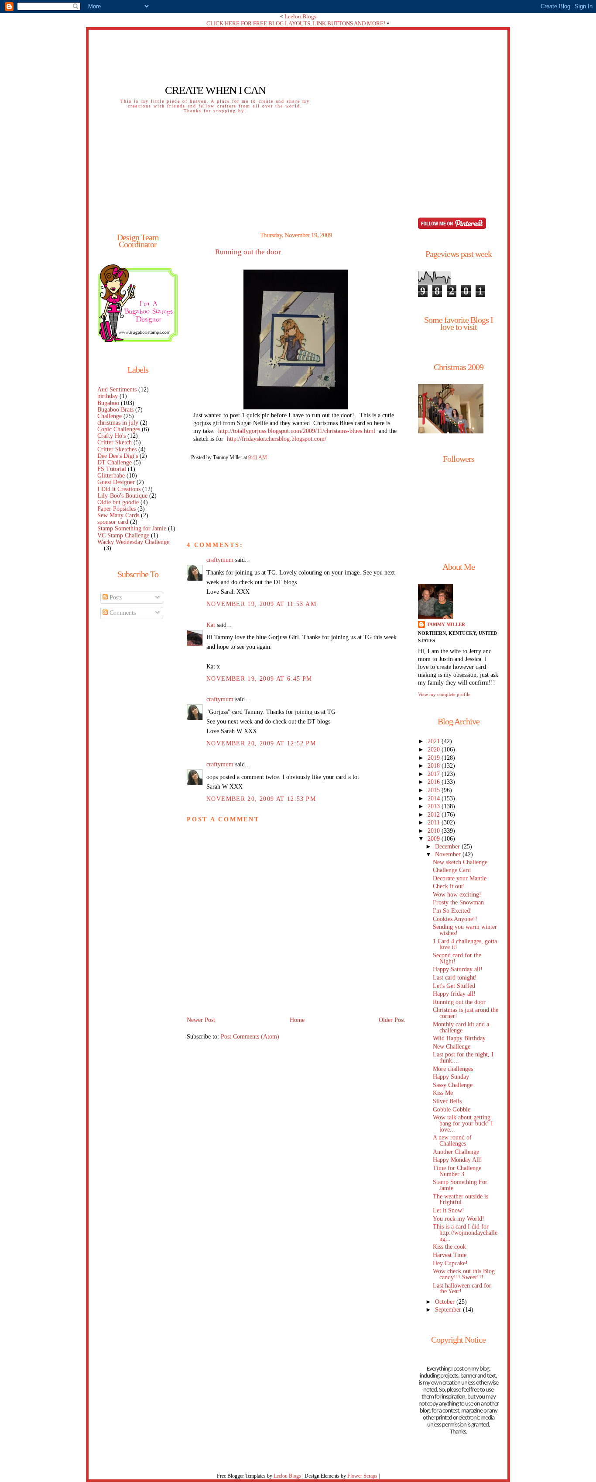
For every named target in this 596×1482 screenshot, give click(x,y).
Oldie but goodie (118, 502)
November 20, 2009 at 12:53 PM (261, 799)
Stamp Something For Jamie (460, 1185)
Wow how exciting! (457, 894)
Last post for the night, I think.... (463, 1057)
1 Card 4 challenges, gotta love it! (465, 944)
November (448, 854)
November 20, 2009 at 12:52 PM (261, 743)
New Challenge (451, 1046)
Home (297, 1020)
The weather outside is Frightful (460, 1199)
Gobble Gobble (451, 1109)
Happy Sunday (451, 1076)
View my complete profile (444, 694)
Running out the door (248, 252)
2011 (435, 822)
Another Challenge (456, 1152)
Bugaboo (108, 403)
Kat (210, 625)
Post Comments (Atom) (250, 1036)
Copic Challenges (118, 429)
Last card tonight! (455, 977)
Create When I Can (215, 90)
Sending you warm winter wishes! (465, 930)
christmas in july (117, 422)
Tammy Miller (446, 624)
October (445, 1301)
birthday (107, 396)
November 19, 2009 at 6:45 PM (259, 678)
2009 (435, 838)
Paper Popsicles (116, 509)
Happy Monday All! (457, 1160)
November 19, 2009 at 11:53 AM (261, 604)
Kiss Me (443, 1093)
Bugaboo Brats (115, 409)
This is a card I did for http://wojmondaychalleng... (465, 1232)
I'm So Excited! (452, 910)
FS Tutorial (111, 469)
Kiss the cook (449, 1246)
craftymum (219, 560)
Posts (115, 597)
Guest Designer (116, 482)
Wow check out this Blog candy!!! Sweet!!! (464, 1274)
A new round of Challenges (452, 1140)
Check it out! (449, 886)
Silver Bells (447, 1101)
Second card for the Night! (457, 958)
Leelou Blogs (300, 16)
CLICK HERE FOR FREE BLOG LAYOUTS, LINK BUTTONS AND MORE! (295, 23)
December (448, 846)
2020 (435, 749)
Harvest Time (449, 1255)
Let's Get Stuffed (454, 986)
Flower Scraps (362, 1476)
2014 (435, 798)
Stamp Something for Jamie (131, 528)
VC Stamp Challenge (123, 535)
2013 (435, 806)
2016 (435, 782)
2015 (435, 790)
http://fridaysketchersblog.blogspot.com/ (276, 439)
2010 (435, 831)
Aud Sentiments (117, 389)
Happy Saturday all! (458, 969)
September (449, 1309)
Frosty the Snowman (458, 902)
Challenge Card (452, 870)
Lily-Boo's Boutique (122, 495)
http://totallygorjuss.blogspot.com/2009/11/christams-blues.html (296, 431)
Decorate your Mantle (459, 878)
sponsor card (112, 522)
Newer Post (201, 1020)
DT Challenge (114, 462)
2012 (435, 814)
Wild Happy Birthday (459, 1038)
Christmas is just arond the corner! (465, 1013)
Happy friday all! (454, 993)
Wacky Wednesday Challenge (133, 542)
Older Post (392, 1020)
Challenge (109, 416)
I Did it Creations (118, 489)
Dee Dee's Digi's (117, 456)
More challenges (453, 1069)
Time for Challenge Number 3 (457, 1171)
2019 (435, 758)
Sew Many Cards (118, 515)
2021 (435, 741)
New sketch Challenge (460, 862)
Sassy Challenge (453, 1085)
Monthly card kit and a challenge (461, 1027)
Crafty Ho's (111, 436)
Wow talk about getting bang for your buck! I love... (463, 1123)
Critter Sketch (114, 442)
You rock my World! (458, 1218)
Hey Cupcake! (450, 1263)
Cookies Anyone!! (455, 919)
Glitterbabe (111, 475)
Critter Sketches (117, 449)
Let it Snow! (448, 1210)
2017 (435, 774)
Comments (122, 612)
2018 (435, 765)
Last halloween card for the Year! (462, 1288)
